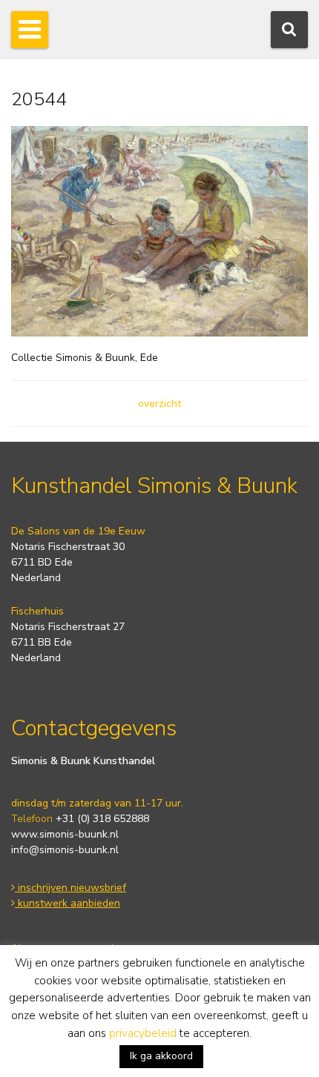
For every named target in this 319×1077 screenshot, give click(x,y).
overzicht (159, 404)
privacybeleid (143, 1033)
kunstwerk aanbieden (67, 903)
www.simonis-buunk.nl (65, 834)
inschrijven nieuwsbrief (70, 888)
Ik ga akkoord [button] (161, 1056)
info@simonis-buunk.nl (65, 850)
